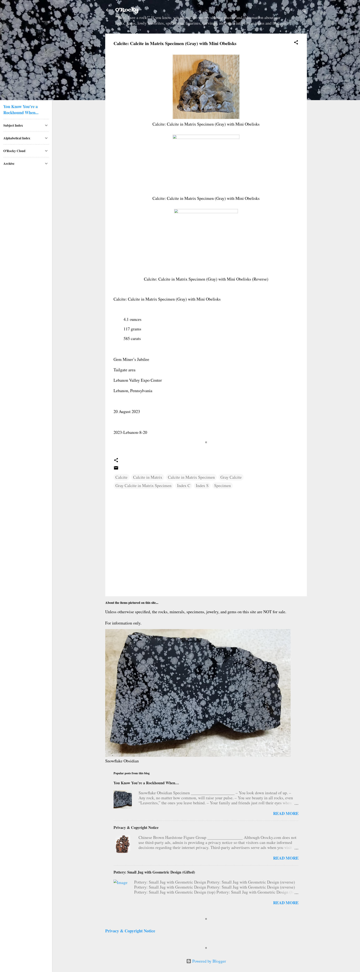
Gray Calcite (231, 477)
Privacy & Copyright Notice (136, 827)
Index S (202, 485)
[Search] (304, 11)
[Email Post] (116, 469)
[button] (296, 43)
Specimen (222, 485)
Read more (286, 813)
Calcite (121, 477)
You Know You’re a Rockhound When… (146, 783)
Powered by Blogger (208, 961)
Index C (183, 485)
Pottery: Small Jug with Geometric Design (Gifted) (154, 872)
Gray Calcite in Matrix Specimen (143, 485)
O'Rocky (126, 10)
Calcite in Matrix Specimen (191, 477)
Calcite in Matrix (147, 477)
